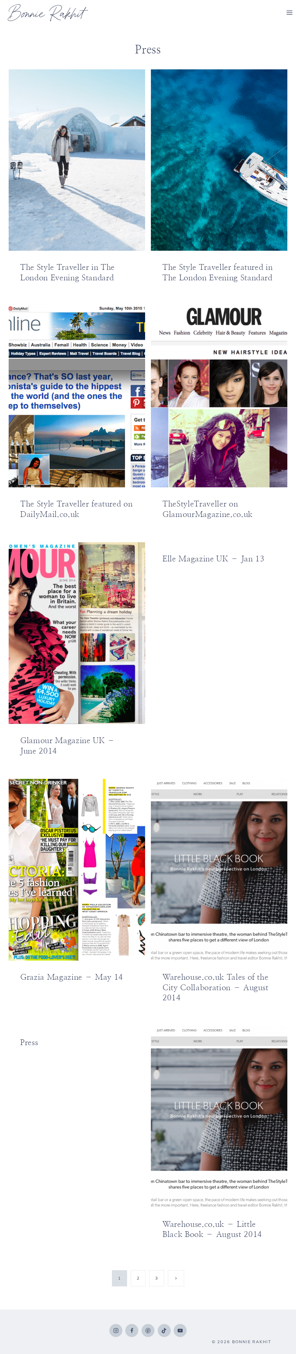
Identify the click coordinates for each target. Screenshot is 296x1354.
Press (29, 1043)
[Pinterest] (148, 1330)
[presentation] (77, 160)
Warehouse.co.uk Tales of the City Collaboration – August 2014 (215, 987)
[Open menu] (289, 12)
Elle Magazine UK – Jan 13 (213, 559)
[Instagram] (115, 1330)
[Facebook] (131, 1330)
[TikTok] (164, 1330)
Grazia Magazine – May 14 (71, 977)
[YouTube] (180, 1330)
